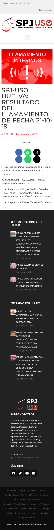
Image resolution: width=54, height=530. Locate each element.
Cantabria (43, 490)
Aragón (22, 490)
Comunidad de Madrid (31, 499)
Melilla (9, 513)
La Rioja (45, 509)
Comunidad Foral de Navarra (15, 504)
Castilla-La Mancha (29, 495)
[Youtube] (27, 473)
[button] (27, 37)
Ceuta (15, 499)
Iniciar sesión (46, 10)
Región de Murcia (27, 518)
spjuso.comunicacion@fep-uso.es (25, 458)
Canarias (32, 490)
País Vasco (20, 513)
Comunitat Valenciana (41, 504)
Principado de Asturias (38, 513)
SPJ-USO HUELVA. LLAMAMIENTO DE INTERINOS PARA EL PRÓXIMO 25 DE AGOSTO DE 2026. (29, 317)
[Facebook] (13, 473)
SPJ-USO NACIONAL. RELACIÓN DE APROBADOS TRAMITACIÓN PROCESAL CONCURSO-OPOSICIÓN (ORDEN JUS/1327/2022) (29, 340)
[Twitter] (20, 473)
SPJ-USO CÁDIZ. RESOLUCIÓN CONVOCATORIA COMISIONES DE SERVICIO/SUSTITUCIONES (29, 282)
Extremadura (11, 509)
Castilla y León (11, 495)
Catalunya (44, 495)
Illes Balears (34, 509)
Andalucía (11, 490)
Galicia (23, 509)
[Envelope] (34, 473)
